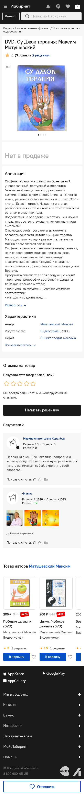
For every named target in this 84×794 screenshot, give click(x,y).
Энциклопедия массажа (58, 338)
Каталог (11, 16)
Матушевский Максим (56, 324)
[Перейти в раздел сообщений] (48, 6)
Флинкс (27, 493)
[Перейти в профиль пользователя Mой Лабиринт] (58, 6)
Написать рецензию (42, 410)
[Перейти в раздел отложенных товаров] (68, 6)
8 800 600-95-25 (15, 774)
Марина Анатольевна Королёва (44, 438)
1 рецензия (19, 648)
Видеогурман (50, 331)
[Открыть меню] (5, 6)
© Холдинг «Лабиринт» (20, 768)
